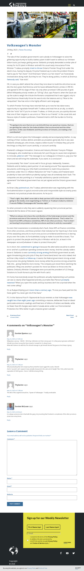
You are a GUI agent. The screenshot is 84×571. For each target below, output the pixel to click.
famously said (13, 79)
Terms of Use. (43, 568)
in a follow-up (30, 258)
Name (9, 478)
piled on (20, 156)
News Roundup (25, 50)
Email (9, 486)
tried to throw (36, 68)
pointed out (24, 188)
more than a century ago (40, 290)
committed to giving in (30, 247)
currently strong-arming (38, 252)
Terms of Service (39, 543)
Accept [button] (78, 568)
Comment (11, 439)
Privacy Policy (31, 568)
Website (10, 494)
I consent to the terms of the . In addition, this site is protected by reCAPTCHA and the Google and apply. (44, 540)
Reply (8, 349)
